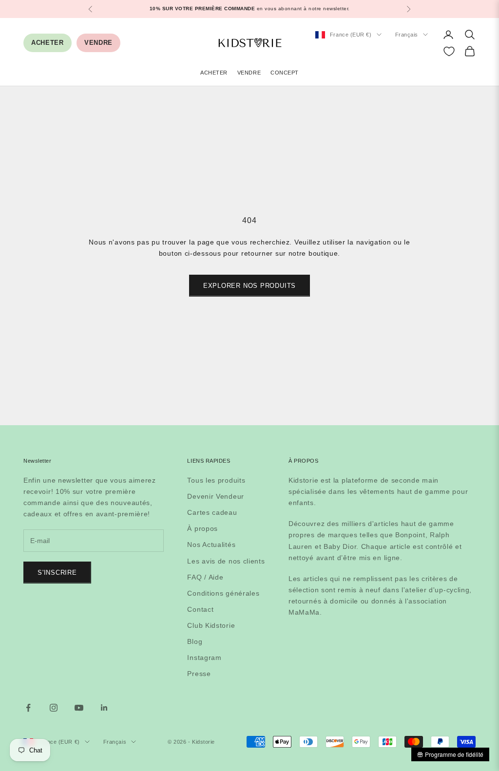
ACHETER (47, 42)
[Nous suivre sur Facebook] (28, 708)
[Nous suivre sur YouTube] (79, 708)
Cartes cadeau (212, 512)
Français (406, 35)
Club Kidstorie (211, 625)
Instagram (204, 657)
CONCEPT (284, 72)
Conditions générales (223, 593)
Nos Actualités (211, 544)
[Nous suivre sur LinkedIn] (104, 708)
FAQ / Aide (205, 577)
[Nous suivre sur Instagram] (53, 708)
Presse (199, 673)
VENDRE (98, 42)
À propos (202, 528)
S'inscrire (57, 572)
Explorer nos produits (249, 285)
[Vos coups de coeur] (449, 51)
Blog (194, 641)
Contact (200, 609)
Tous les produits (216, 480)
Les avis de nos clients (226, 561)
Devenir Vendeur (215, 496)
